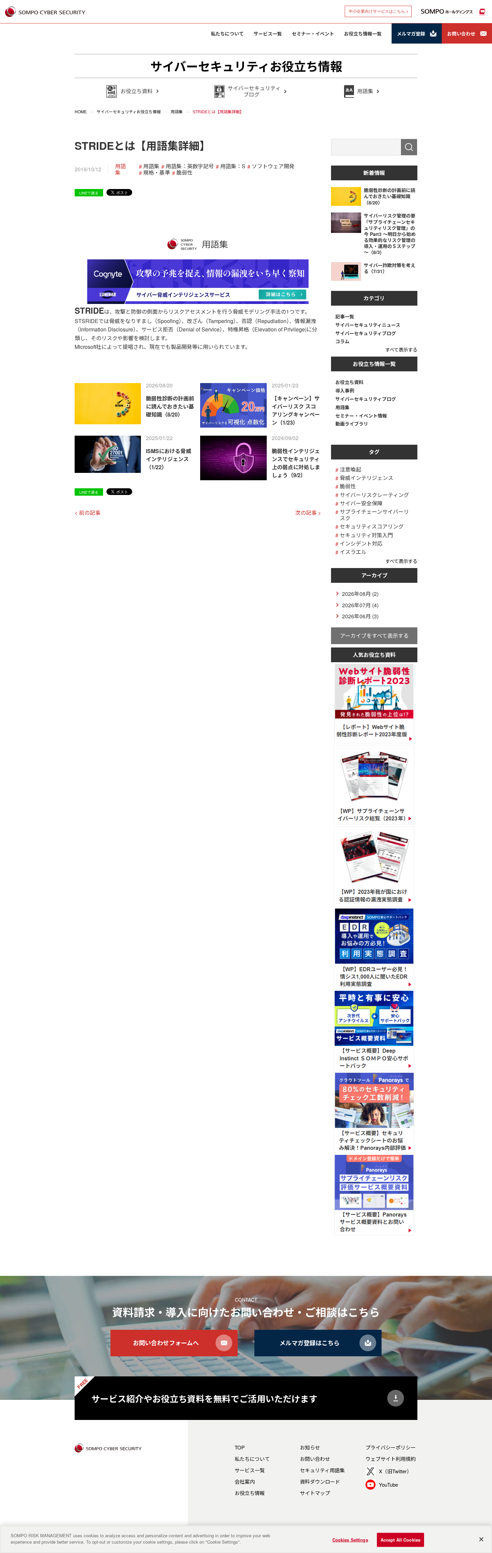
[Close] (481, 1539)
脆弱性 (184, 172)
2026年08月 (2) (360, 594)
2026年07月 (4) (360, 605)
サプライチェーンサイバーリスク (374, 514)
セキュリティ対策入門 (366, 535)
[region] (246, 1539)
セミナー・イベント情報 (361, 416)
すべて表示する (401, 349)
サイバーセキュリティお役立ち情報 (246, 66)
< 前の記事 (87, 512)
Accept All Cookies (400, 1540)
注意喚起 (350, 469)
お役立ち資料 (349, 382)
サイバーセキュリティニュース (367, 325)
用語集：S (232, 166)
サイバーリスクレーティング (374, 495)
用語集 (120, 169)
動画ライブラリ (351, 424)
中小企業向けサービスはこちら (377, 11)
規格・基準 (156, 172)
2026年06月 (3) (360, 616)
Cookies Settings (350, 1540)
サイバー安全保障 (361, 503)
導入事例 (344, 390)
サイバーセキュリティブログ (365, 333)
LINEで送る (88, 192)
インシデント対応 (361, 543)
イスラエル (353, 552)
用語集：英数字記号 (190, 166)
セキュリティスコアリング (372, 526)
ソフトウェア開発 (273, 166)
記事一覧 (344, 316)
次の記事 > (308, 512)
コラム (342, 341)
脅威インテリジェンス (366, 478)
